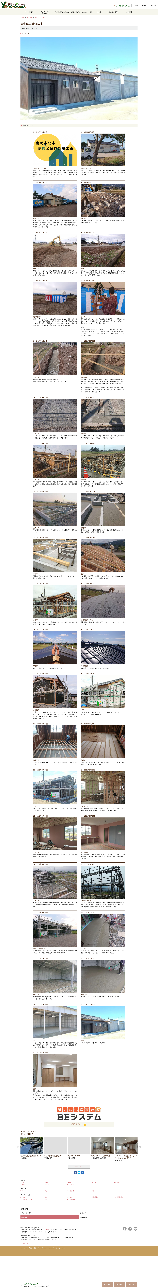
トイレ (23, 1197)
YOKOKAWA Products (79, 12)
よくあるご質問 (112, 12)
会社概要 (129, 12)
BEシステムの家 (95, 12)
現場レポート (84, 1213)
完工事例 (24, 1217)
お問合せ (135, 5)
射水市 (23, 1184)
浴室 (46, 1197)
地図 (47, 1230)
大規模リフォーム (26, 1199)
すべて (23, 1182)
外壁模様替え (96, 1197)
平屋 (93, 1191)
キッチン (71, 1197)
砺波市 (70, 1182)
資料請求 (144, 5)
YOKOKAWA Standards (45, 12)
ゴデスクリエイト (60, 1248)
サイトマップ (25, 1243)
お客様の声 (83, 1217)
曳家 (46, 1199)
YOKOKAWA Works (62, 12)
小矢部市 (71, 1184)
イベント (153, 5)
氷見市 (47, 1184)
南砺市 (47, 1182)
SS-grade (24, 1191)
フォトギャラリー (27, 1213)
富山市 (94, 1182)
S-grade (47, 1191)
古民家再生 (71, 1199)
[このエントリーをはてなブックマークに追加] (82, 1172)
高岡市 (117, 1182)
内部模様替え (119, 1197)
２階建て (71, 1191)
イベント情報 (28, 12)
